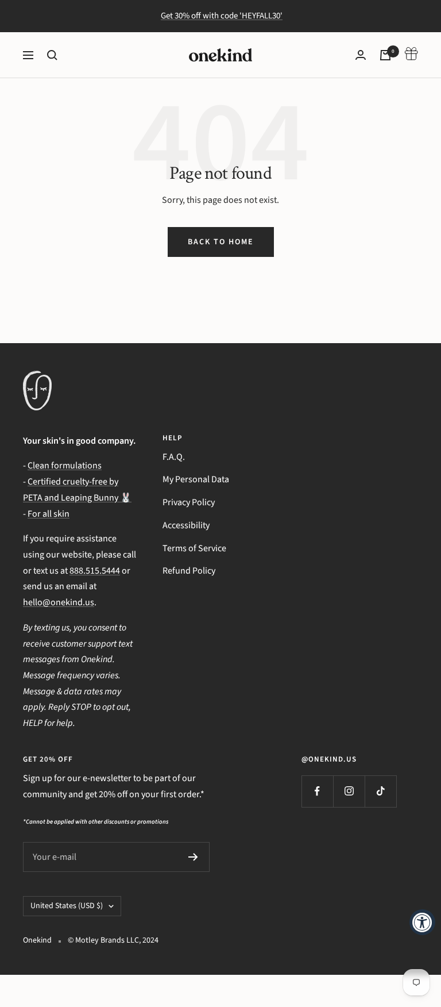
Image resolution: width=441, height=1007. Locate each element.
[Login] (360, 55)
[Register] (193, 857)
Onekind (37, 940)
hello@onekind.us (58, 602)
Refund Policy (189, 570)
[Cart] (385, 55)
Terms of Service (194, 548)
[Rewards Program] (411, 55)
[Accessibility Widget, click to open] (422, 922)
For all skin (48, 514)
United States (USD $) (66, 906)
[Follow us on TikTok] (380, 791)
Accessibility (186, 525)
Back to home (221, 242)
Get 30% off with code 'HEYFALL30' (222, 16)
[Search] (52, 55)
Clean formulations (65, 465)
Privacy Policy (189, 502)
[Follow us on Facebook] (317, 791)
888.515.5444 (94, 570)
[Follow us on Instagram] (349, 791)
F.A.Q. (174, 457)
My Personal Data (196, 479)
